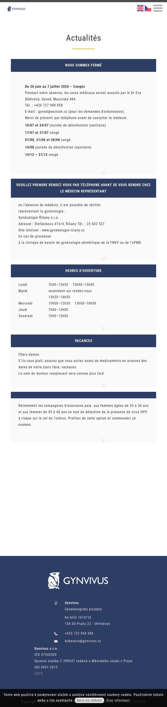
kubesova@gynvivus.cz (83, 641)
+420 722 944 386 (79, 633)
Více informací (118, 700)
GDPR (38, 674)
